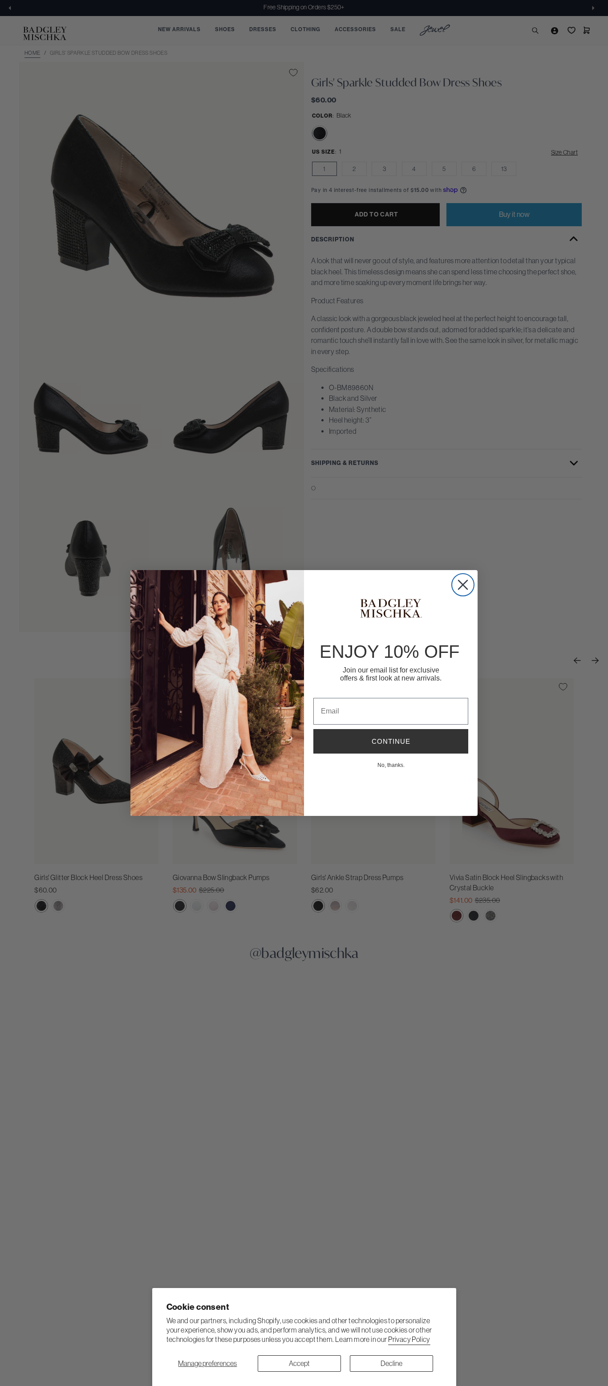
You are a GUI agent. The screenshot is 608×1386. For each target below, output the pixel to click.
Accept (299, 1363)
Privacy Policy (409, 1339)
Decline (391, 1363)
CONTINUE (391, 741)
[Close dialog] (463, 585)
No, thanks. (391, 764)
